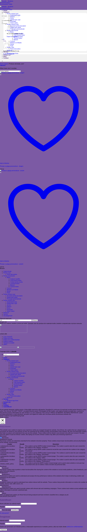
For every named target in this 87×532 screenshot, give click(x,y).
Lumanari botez (18, 36)
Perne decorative (15, 49)
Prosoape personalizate (17, 29)
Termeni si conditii (8, 343)
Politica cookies (8, 341)
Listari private (7, 271)
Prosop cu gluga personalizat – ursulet (11, 264)
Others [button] (2, 491)
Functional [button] (3, 466)
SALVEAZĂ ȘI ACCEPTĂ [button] (8, 496)
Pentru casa (10, 47)
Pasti (11, 46)
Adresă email (4, 520)
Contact (5, 58)
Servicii (5, 52)
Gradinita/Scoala (15, 15)
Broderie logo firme (12, 53)
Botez (12, 32)
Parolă (2, 507)
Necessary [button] (3, 436)
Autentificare (15, 510)
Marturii (16, 39)
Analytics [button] (3, 479)
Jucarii (9, 305)
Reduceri (9, 50)
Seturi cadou (14, 23)
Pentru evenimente (9, 276)
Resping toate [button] (20, 415)
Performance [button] (4, 472)
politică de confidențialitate (75, 526)
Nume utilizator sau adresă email (10, 503)
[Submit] (4, 356)
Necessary (5, 438)
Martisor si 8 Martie (16, 42)
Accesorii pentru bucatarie (18, 26)
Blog (4, 56)
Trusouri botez (18, 38)
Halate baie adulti (15, 27)
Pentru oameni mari (9, 294)
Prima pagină (4, 64)
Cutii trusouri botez (19, 35)
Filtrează (35, 320)
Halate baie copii (15, 20)
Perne (12, 18)
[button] (7, 20)
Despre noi (6, 55)
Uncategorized (7, 315)
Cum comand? (7, 336)
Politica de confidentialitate (11, 340)
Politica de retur (8, 338)
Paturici (12, 16)
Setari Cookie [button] (4, 415)
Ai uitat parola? (4, 513)
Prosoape (13, 21)
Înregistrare (3, 529)
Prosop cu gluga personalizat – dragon (11, 166)
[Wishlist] (0, 172)
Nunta (12, 44)
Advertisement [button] (4, 485)
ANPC (5, 344)
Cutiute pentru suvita (16, 282)
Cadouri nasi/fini (18, 33)
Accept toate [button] (12, 415)
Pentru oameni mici (12, 13)
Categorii (6, 12)
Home (5, 10)
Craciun (12, 41)
